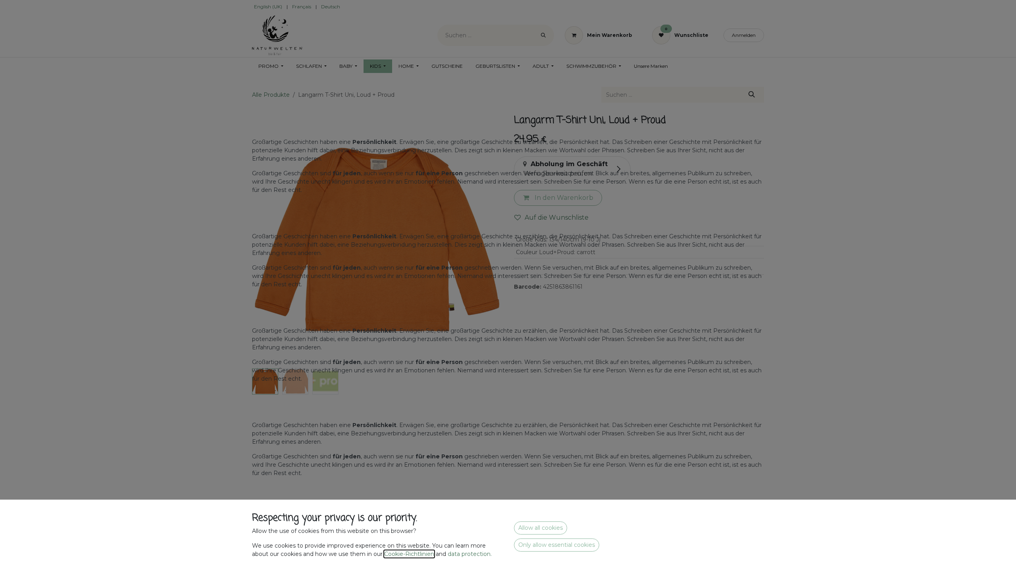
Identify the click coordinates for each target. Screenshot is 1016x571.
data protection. (470, 554)
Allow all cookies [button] (540, 527)
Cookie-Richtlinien (409, 554)
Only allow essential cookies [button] (556, 544)
